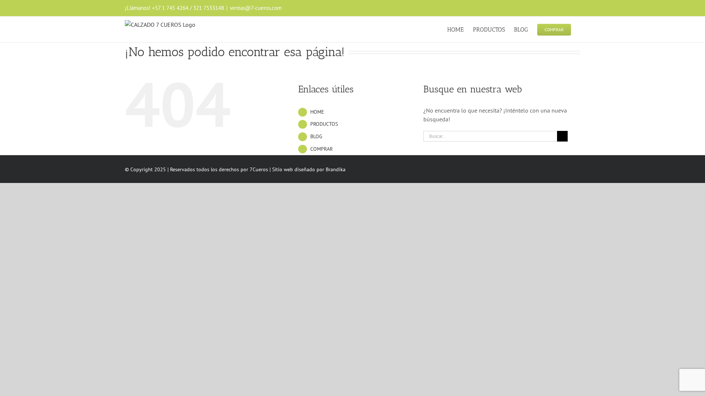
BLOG (316, 136)
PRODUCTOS (324, 124)
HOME (317, 112)
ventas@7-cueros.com (256, 7)
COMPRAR (321, 149)
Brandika (336, 169)
